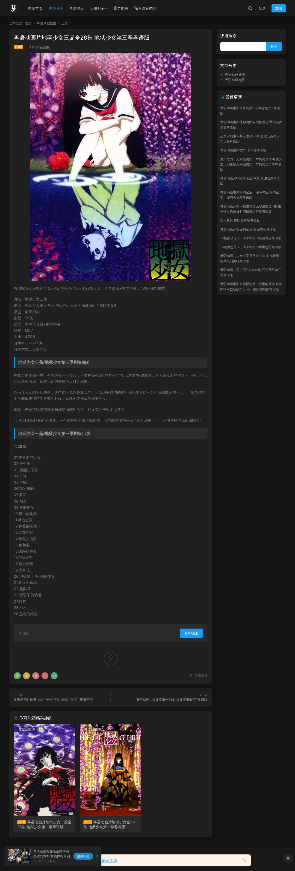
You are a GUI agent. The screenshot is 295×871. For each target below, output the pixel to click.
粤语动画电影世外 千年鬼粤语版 (243, 150)
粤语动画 (56, 8)
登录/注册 (191, 633)
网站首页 (35, 8)
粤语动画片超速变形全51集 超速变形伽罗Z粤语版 (171, 700)
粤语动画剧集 (41, 47)
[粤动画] (13, 8)
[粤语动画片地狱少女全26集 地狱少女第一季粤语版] (111, 770)
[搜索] (250, 8)
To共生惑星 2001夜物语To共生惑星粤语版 (250, 247)
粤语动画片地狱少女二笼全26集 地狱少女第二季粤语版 (53, 700)
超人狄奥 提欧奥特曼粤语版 (240, 220)
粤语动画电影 (235, 80)
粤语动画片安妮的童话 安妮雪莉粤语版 (248, 229)
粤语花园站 (147, 8)
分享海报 (200, 676)
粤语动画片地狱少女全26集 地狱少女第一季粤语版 (109, 824)
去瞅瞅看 (83, 856)
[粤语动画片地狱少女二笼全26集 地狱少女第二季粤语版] (44, 770)
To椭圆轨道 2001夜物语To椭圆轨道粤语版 (250, 238)
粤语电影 (76, 8)
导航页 (122, 8)
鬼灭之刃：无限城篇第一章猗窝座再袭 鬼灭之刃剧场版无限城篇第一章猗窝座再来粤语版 (251, 164)
